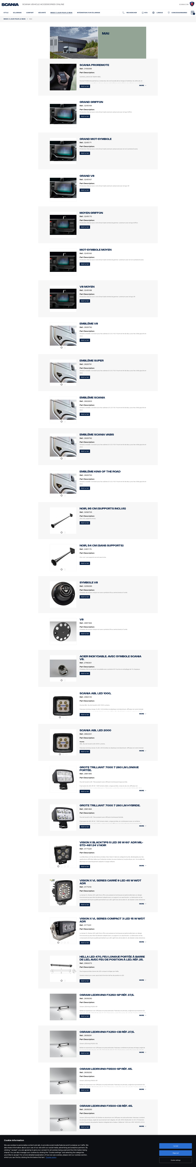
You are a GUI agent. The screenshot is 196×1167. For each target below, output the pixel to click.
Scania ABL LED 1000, (95, 693)
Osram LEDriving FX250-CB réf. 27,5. (107, 1031)
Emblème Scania (92, 397)
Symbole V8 (89, 582)
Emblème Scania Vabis (97, 434)
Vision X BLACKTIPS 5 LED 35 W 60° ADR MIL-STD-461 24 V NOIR (111, 844)
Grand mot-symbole (96, 139)
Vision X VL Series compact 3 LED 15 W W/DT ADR (112, 920)
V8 (82, 619)
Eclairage (17, 13)
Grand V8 (87, 175)
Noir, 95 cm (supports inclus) (103, 508)
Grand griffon (91, 102)
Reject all (176, 1153)
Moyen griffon (91, 212)
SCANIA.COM (183, 4)
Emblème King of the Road (100, 471)
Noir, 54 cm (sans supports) (102, 545)
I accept (175, 1146)
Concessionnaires (179, 13)
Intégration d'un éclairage (88, 13)
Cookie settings (175, 1160)
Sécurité (42, 13)
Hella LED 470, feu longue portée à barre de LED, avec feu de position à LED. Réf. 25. (112, 958)
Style (6, 13)
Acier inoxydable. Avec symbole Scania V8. (110, 658)
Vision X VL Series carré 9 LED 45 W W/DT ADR (110, 882)
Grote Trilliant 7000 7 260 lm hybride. (110, 805)
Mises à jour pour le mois (61, 13)
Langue (159, 13)
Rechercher (131, 13)
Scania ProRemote (94, 65)
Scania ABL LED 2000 (95, 730)
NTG (146, 13)
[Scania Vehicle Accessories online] (10, 4)
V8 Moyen (87, 286)
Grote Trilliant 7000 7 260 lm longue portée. (109, 769)
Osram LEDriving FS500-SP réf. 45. (106, 1068)
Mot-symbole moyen (95, 249)
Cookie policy (51, 1157)
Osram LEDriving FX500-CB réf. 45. (106, 1105)
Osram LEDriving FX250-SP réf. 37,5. (107, 994)
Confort (30, 13)
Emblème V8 (89, 323)
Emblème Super (92, 360)
